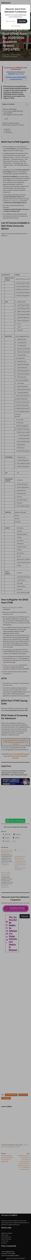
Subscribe (22, 21)
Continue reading (15, 26)
